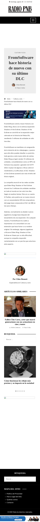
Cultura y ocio (20, 52)
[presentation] (6, 312)
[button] (16, 391)
